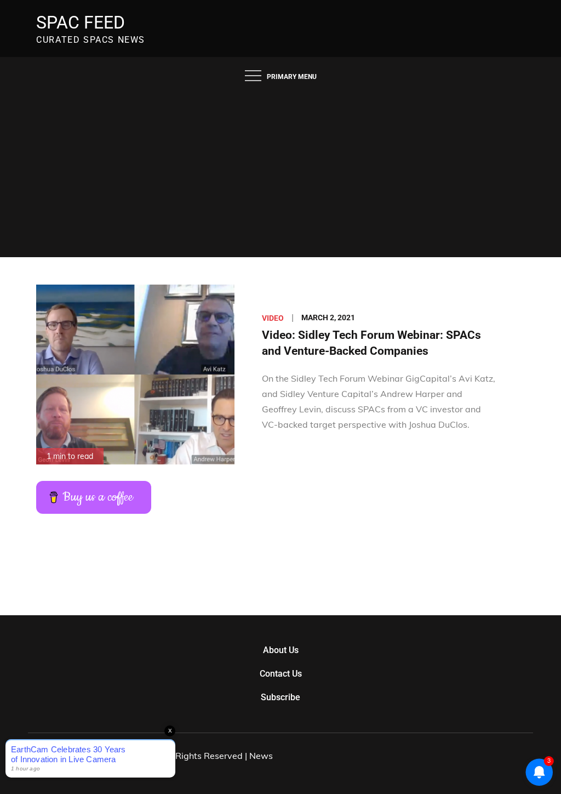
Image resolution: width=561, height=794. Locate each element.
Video (273, 318)
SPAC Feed (80, 22)
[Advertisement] (280, 175)
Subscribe (280, 697)
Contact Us (281, 673)
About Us (281, 650)
